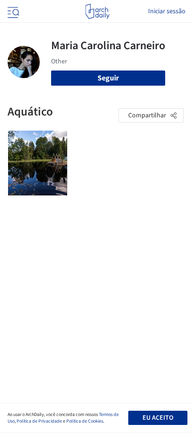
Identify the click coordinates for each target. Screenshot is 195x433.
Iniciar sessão (167, 11)
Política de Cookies (84, 421)
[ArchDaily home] (97, 11)
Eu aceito (157, 418)
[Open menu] (12, 11)
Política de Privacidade (39, 421)
